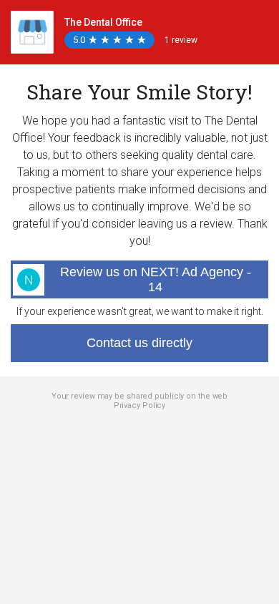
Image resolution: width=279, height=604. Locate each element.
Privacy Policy (140, 405)
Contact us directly (139, 343)
